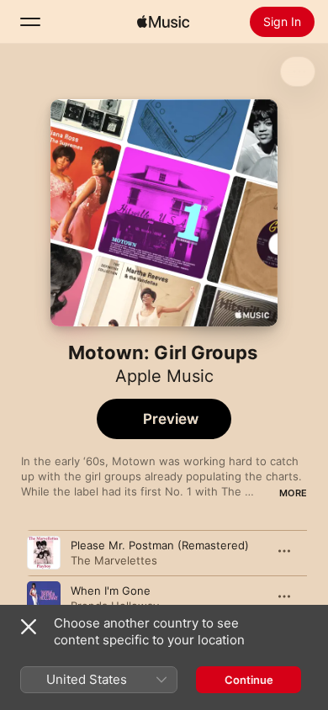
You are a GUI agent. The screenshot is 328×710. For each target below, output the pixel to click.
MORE (293, 493)
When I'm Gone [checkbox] (111, 590)
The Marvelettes (114, 560)
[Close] (28, 626)
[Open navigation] (30, 21)
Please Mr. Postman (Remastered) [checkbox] (160, 545)
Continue (249, 679)
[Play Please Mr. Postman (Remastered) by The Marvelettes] (44, 553)
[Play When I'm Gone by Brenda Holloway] (44, 598)
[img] (163, 21)
